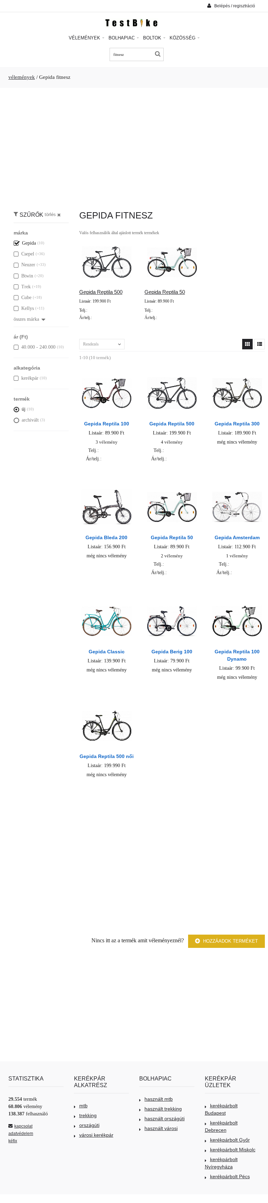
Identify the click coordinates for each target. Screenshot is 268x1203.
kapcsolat (23, 1126)
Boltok (153, 37)
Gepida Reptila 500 (100, 292)
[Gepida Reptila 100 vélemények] (106, 375)
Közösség (183, 37)
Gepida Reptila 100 (106, 423)
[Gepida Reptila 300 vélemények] (237, 375)
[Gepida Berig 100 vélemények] (171, 603)
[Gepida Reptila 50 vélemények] (171, 489)
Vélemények (85, 37)
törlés (50, 214)
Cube (26, 297)
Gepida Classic (107, 651)
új (23, 409)
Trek (26, 286)
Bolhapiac (122, 37)
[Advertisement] (134, 145)
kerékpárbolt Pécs (230, 1176)
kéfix (12, 1140)
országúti (89, 1125)
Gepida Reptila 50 (164, 292)
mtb (83, 1105)
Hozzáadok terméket (230, 941)
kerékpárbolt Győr (230, 1140)
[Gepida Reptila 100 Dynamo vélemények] (237, 603)
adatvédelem (20, 1133)
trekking (88, 1115)
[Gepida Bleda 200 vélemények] (106, 489)
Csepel (27, 254)
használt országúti (164, 1118)
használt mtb (158, 1099)
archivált (30, 420)
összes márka (26, 319)
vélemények (21, 77)
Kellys (27, 308)
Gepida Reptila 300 (237, 423)
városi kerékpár (96, 1135)
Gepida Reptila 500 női (107, 756)
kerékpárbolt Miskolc (232, 1149)
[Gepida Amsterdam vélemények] (237, 489)
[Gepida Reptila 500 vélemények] (171, 375)
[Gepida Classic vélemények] (106, 603)
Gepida (29, 243)
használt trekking (163, 1109)
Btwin (27, 276)
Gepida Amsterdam (237, 537)
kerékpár (29, 378)
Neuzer (28, 264)
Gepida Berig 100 (171, 651)
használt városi (161, 1128)
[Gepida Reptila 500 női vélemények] (106, 708)
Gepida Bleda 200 (106, 537)
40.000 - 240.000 (38, 347)
